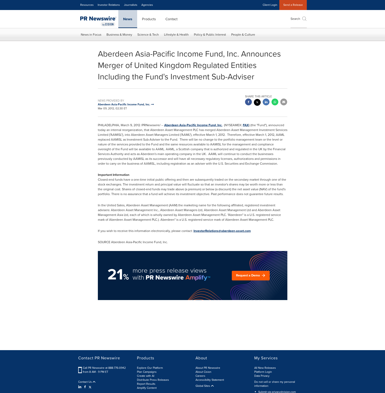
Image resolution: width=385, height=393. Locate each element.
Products (149, 19)
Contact (171, 19)
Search (295, 18)
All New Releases (265, 368)
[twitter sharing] (257, 103)
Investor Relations (109, 5)
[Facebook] (85, 387)
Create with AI (145, 376)
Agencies (147, 5)
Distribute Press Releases (153, 380)
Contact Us (85, 382)
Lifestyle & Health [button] (176, 34)
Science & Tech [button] (148, 34)
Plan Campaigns (147, 372)
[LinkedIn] (80, 387)
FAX (246, 125)
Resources (87, 5)
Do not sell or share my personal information (274, 384)
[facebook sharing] (248, 102)
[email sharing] (283, 102)
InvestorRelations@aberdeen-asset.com (222, 231)
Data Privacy (262, 376)
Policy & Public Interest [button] (210, 34)
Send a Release (293, 5)
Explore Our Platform (150, 368)
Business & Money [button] (119, 34)
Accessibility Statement (210, 380)
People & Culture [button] (243, 34)
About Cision (203, 372)
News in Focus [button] (91, 34)
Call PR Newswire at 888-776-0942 (104, 368)
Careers (200, 376)
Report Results (146, 384)
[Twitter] (90, 387)
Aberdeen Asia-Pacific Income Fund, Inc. (193, 125)
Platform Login (263, 372)
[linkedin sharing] (266, 102)
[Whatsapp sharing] (275, 102)
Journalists (130, 5)
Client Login (270, 5)
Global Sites (203, 386)
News (127, 19)
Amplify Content (147, 388)
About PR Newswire (208, 368)
